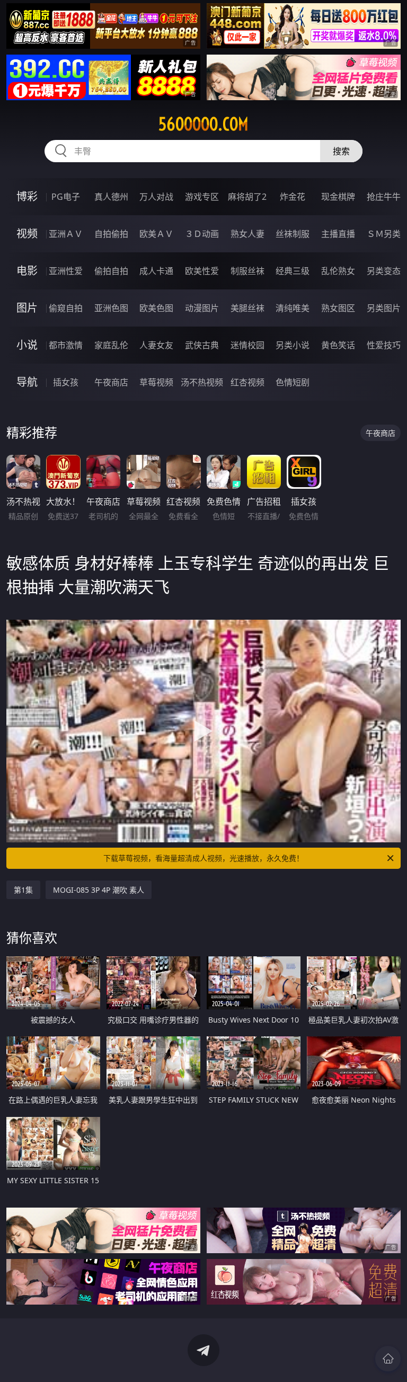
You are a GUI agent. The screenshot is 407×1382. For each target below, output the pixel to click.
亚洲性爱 (66, 271)
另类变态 (384, 271)
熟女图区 (338, 308)
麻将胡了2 (247, 197)
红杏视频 (247, 382)
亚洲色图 (111, 308)
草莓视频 (156, 382)
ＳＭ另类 (384, 234)
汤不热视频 (202, 382)
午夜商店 (111, 382)
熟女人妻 (247, 234)
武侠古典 (202, 345)
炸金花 (292, 197)
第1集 (23, 890)
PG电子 (65, 197)
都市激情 (66, 345)
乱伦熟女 (338, 271)
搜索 (341, 151)
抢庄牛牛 (384, 197)
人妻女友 (156, 345)
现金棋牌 (338, 197)
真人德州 (111, 197)
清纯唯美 (292, 308)
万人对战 (156, 197)
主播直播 (338, 234)
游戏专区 (202, 197)
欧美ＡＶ (156, 234)
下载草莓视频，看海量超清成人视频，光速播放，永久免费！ (203, 858)
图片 (27, 308)
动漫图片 (202, 308)
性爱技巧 (384, 345)
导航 (27, 382)
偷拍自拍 (111, 271)
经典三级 (292, 271)
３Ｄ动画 (202, 234)
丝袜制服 (292, 234)
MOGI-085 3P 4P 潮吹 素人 (98, 890)
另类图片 (384, 308)
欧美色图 (156, 308)
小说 (27, 345)
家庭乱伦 (111, 345)
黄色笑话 (338, 345)
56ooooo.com (203, 124)
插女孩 (65, 382)
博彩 (27, 196)
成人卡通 (156, 271)
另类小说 (292, 345)
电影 (27, 270)
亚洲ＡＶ (66, 234)
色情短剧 (292, 382)
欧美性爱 (202, 271)
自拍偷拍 (111, 234)
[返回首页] (388, 1358)
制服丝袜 (247, 271)
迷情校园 (247, 345)
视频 (27, 233)
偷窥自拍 (66, 308)
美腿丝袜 (247, 308)
